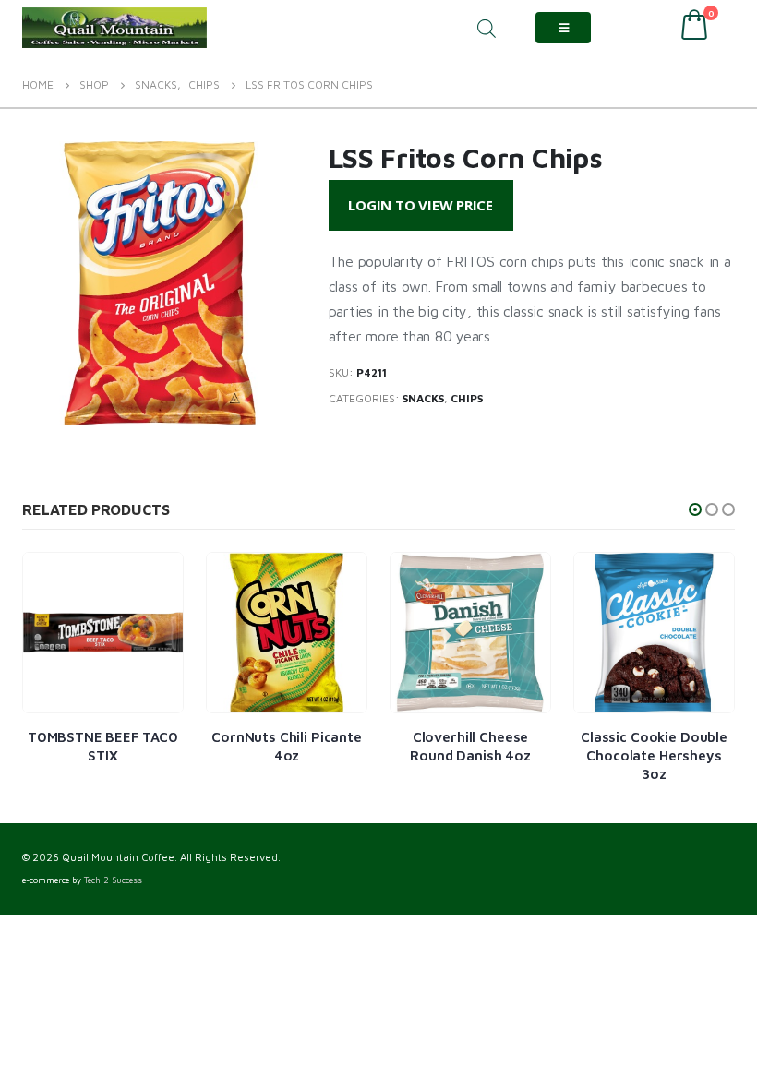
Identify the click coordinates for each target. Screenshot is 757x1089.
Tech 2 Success (113, 880)
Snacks (423, 398)
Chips (467, 398)
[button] (695, 509)
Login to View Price (420, 205)
